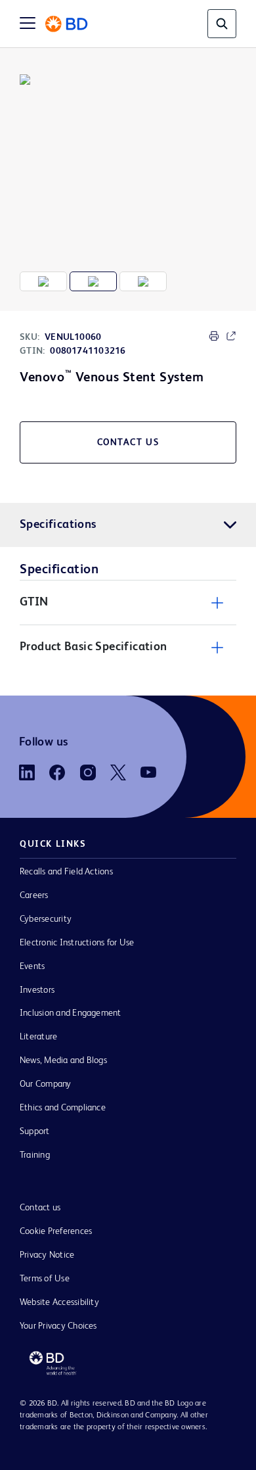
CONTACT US (128, 442)
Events (32, 966)
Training (35, 1155)
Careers (34, 895)
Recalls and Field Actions (66, 871)
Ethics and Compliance (63, 1107)
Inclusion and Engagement (70, 1013)
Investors (37, 990)
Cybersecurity (46, 919)
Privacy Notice (47, 1255)
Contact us (40, 1207)
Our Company (46, 1084)
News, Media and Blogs (63, 1060)
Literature (38, 1036)
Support (35, 1131)
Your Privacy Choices (58, 1326)
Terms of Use (45, 1278)
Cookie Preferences (56, 1231)
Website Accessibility (59, 1302)
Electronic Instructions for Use (77, 942)
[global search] (221, 23)
